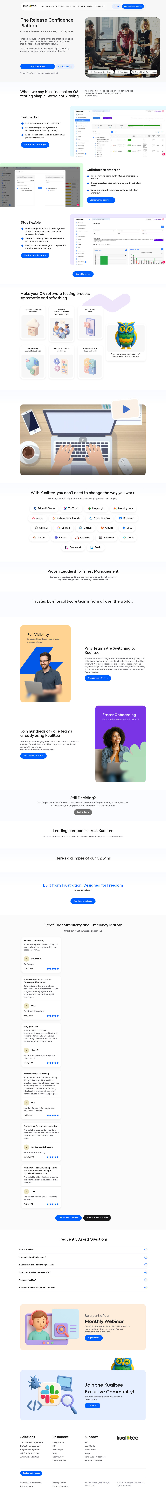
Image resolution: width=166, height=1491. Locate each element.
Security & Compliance (31, 1483)
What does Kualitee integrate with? (83, 1272)
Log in (116, 6)
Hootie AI (81, 6)
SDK (54, 1446)
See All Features (83, 274)
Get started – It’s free (133, 6)
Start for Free (37, 66)
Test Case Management (31, 1442)
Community (58, 1457)
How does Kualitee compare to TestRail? (83, 1287)
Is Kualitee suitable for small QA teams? (83, 1265)
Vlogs (87, 1453)
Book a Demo (65, 66)
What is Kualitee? (83, 1249)
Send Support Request (95, 1457)
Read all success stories (97, 1218)
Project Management (30, 1450)
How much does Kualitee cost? (83, 1257)
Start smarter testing (34, 145)
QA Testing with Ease (30, 1453)
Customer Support (31, 1473)
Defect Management (30, 1446)
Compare (99, 6)
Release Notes (59, 1461)
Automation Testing (29, 1457)
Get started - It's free (98, 678)
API (86, 1442)
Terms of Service (60, 1486)
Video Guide (90, 1450)
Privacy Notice (59, 1483)
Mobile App (58, 1450)
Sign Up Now (93, 1338)
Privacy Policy (26, 1486)
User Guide (90, 1446)
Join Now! (92, 1405)
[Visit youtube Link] (58, 1473)
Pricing (90, 6)
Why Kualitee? (46, 6)
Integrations (58, 1442)
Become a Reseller (93, 1461)
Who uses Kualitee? (83, 1280)
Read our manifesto (83, 901)
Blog (55, 1453)
